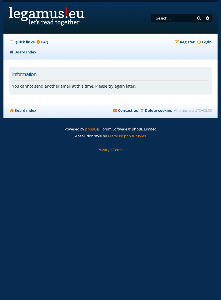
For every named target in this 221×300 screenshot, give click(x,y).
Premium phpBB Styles (127, 136)
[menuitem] (42, 42)
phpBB (90, 129)
